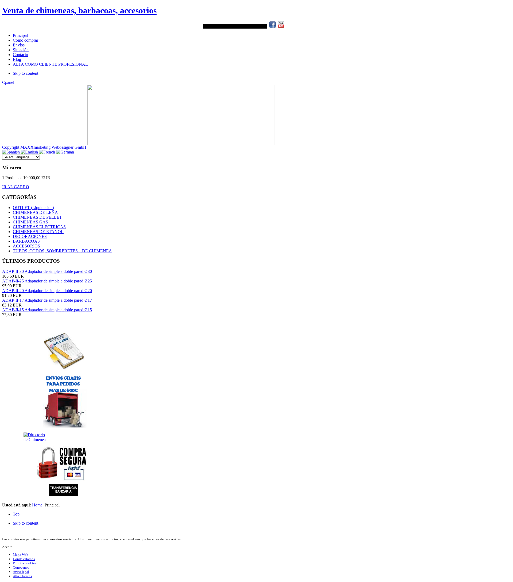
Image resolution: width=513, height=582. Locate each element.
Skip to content (25, 73)
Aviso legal (21, 572)
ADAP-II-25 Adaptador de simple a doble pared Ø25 (47, 281)
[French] (47, 152)
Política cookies (24, 563)
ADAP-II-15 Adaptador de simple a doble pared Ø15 (47, 310)
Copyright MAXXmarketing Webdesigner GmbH (44, 147)
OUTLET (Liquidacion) (33, 207)
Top (16, 514)
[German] (65, 152)
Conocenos (21, 567)
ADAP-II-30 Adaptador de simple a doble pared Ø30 (47, 271)
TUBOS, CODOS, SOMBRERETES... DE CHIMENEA (62, 251)
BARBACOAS (26, 241)
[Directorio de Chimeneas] (15, 436)
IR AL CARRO (15, 186)
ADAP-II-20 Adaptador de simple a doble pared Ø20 (47, 290)
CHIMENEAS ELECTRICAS (39, 227)
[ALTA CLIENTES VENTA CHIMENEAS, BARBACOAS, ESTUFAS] (63, 351)
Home (37, 505)
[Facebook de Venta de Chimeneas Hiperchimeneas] (272, 26)
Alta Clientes (22, 576)
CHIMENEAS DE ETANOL (38, 231)
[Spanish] (11, 152)
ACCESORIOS (26, 246)
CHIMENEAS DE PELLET (37, 217)
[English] (29, 152)
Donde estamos (24, 559)
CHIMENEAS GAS (30, 222)
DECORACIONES (30, 236)
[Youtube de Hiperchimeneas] (281, 26)
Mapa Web (20, 555)
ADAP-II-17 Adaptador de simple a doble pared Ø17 (47, 300)
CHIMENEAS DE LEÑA (35, 212)
